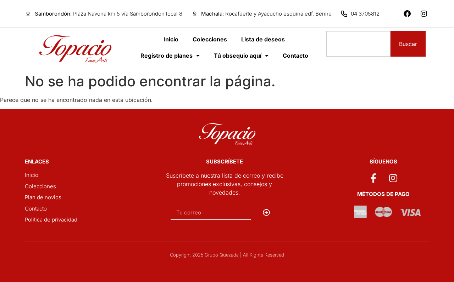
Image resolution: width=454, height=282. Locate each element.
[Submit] (266, 213)
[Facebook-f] (373, 177)
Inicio (171, 39)
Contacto (295, 55)
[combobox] (358, 44)
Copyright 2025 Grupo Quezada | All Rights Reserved (227, 255)
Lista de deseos (263, 39)
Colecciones (210, 39)
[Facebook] (407, 14)
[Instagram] (424, 14)
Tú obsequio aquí (237, 55)
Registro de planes (166, 55)
